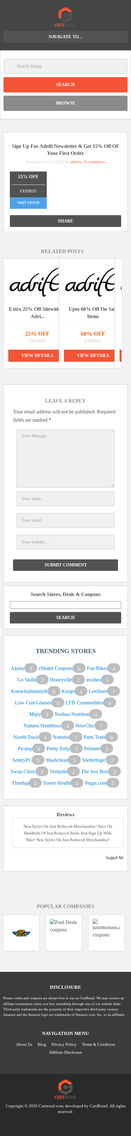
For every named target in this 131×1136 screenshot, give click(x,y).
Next (69, 374)
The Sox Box (94, 771)
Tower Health (57, 783)
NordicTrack (26, 737)
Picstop (25, 748)
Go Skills (26, 679)
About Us (24, 1044)
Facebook (77, 1123)
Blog (42, 1044)
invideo (93, 679)
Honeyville (61, 679)
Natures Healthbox (42, 725)
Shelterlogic (94, 760)
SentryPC (22, 760)
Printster (92, 748)
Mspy (35, 714)
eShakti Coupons (55, 668)
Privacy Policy (64, 1044)
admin (76, 161)
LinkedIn (65, 1123)
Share (65, 221)
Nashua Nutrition (72, 714)
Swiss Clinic (23, 771)
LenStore (98, 691)
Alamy (17, 668)
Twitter (53, 1123)
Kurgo (68, 691)
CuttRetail (99, 1105)
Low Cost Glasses (33, 702)
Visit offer (28, 203)
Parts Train (94, 737)
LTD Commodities (84, 702)
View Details (37, 355)
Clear (119, 66)
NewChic (85, 725)
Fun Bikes (97, 668)
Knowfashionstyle (29, 691)
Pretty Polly (58, 748)
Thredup (20, 783)
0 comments (94, 161)
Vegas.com (96, 783)
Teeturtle (58, 771)
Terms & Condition (98, 1044)
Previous (55, 374)
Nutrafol (61, 737)
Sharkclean (57, 760)
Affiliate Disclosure (65, 1052)
